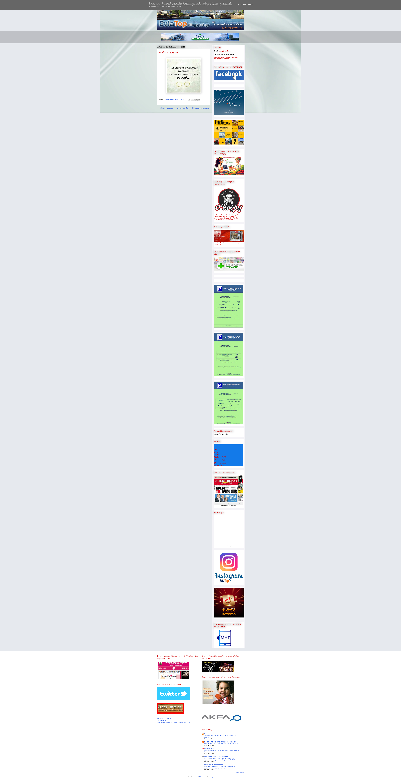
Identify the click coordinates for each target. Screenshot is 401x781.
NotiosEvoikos (209, 748)
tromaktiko (207, 734)
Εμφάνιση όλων (240, 772)
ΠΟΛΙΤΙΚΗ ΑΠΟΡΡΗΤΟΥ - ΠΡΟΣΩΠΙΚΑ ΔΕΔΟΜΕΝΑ (173, 723)
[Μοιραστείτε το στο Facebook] (196, 100)
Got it (250, 5)
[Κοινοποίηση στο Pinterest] (199, 100)
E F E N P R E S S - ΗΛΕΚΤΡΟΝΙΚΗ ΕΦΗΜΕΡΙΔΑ (220, 742)
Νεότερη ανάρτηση (166, 108)
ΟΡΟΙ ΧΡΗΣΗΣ (161, 720)
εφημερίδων (233, 505)
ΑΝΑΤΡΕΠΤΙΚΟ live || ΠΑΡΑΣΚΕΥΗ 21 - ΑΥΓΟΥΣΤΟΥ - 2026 (221, 743)
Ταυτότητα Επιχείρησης (164, 718)
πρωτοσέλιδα (225, 505)
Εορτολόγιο (228, 546)
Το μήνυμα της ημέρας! (169, 52)
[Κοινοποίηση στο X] (194, 100)
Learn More (241, 5)
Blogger (212, 777)
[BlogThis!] (192, 100)
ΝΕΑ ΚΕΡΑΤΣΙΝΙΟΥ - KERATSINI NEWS (216, 756)
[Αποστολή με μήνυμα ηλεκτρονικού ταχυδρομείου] (189, 100)
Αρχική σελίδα (182, 108)
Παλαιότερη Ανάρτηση (200, 108)
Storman (201, 777)
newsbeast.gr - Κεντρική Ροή (213, 764)
